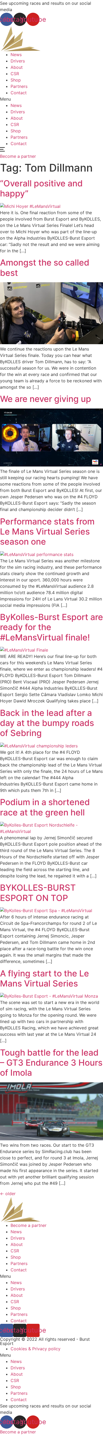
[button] (51, 99)
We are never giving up (45, 399)
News (16, 54)
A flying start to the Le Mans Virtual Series (44, 978)
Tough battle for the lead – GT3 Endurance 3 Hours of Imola (51, 1062)
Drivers (18, 61)
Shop (16, 80)
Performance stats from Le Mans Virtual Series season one (47, 531)
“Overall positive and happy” (41, 188)
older (8, 1193)
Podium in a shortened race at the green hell (45, 807)
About (17, 67)
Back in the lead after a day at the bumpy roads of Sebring (47, 723)
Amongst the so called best (44, 267)
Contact (19, 92)
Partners (19, 86)
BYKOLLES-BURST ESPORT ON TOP (38, 892)
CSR (15, 73)
